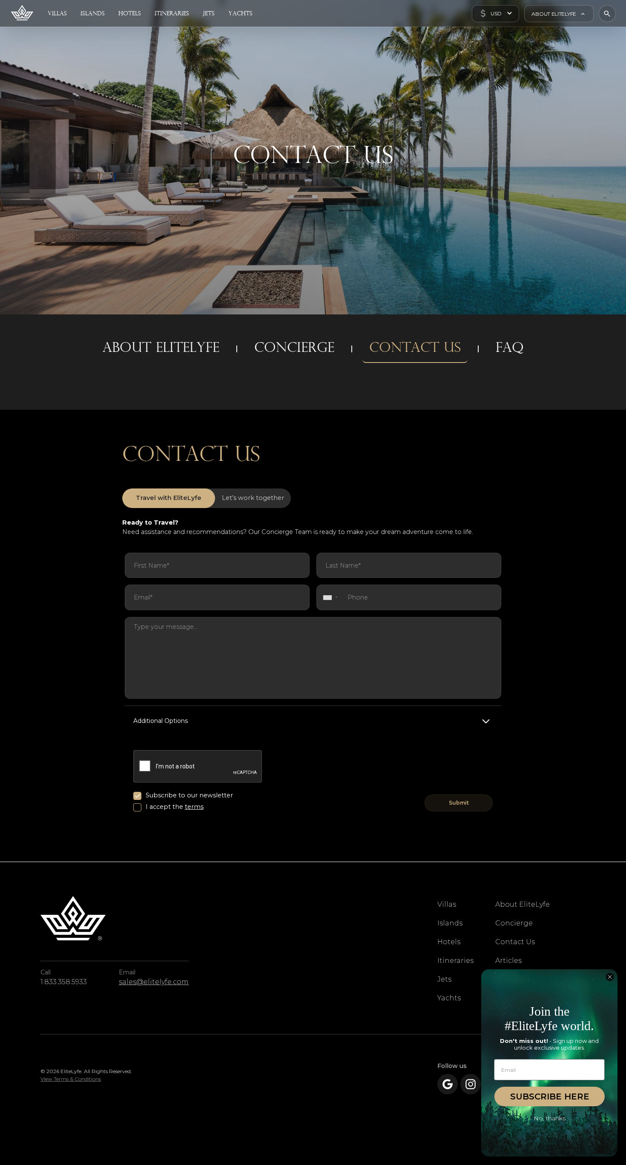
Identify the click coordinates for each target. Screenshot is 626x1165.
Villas (446, 904)
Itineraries (455, 961)
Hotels (448, 942)
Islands (449, 923)
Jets (444, 979)
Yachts (449, 998)
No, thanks (550, 1118)
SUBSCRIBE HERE (549, 1096)
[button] (495, 13)
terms (194, 807)
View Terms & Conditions (70, 1079)
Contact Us (515, 942)
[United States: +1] (328, 597)
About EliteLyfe (522, 904)
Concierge (514, 923)
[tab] (168, 498)
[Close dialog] (610, 977)
